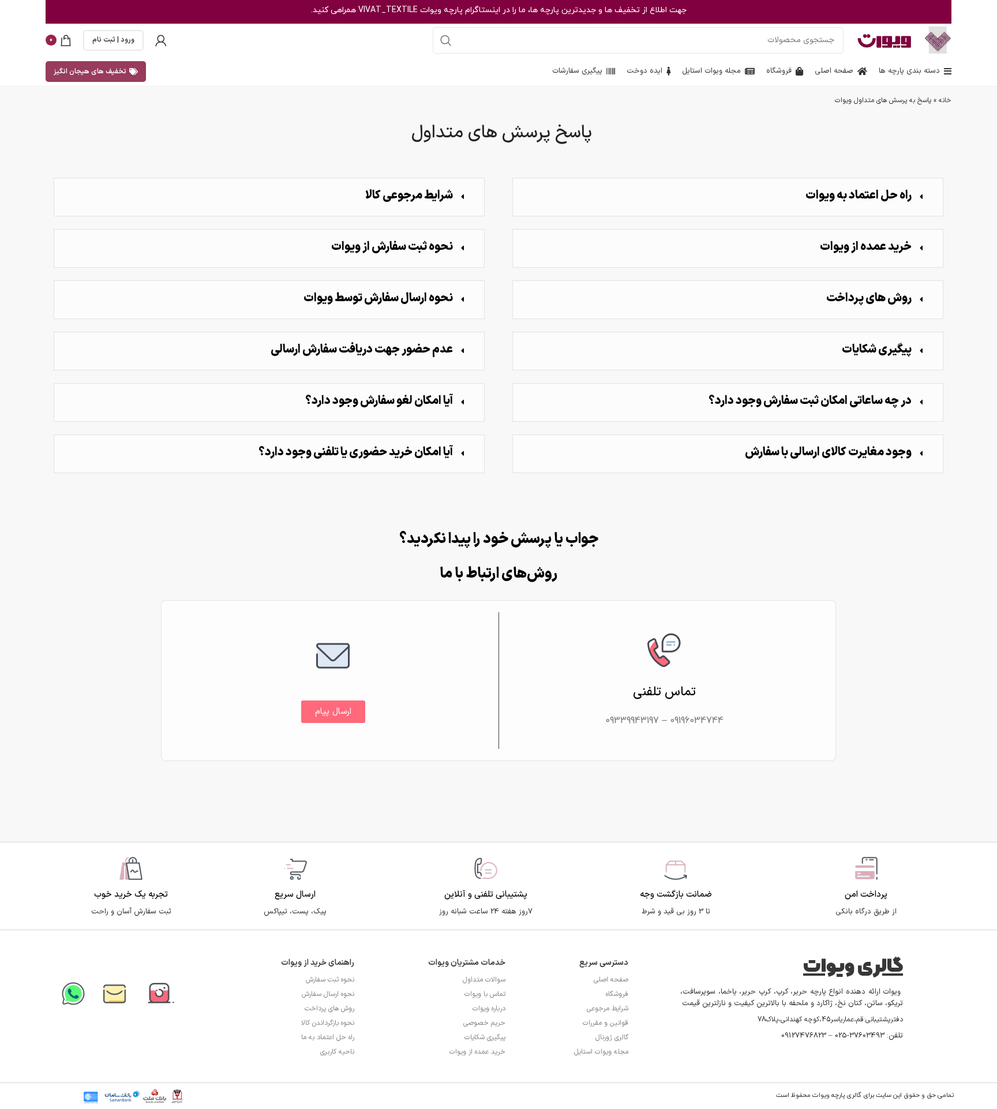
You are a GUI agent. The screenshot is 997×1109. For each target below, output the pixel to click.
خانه (945, 100)
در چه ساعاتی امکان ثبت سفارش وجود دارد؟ (810, 401)
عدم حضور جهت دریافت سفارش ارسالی (362, 349)
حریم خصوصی (484, 1023)
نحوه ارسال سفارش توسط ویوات (378, 298)
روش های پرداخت (869, 298)
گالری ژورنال (611, 1037)
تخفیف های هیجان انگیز (90, 71)
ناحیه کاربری (337, 1052)
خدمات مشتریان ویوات (466, 963)
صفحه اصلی (611, 980)
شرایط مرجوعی (607, 1008)
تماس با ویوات (484, 994)
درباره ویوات (489, 1008)
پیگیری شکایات (877, 349)
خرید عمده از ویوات (866, 247)
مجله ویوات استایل (601, 1052)
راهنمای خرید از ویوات (317, 963)
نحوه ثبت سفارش (330, 980)
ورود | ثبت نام (113, 40)
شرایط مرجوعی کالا (409, 195)
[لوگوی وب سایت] (937, 39)
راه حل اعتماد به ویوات (858, 195)
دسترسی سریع (603, 963)
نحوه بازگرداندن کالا (327, 1023)
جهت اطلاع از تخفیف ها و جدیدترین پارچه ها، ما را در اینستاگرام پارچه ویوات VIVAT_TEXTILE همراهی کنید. (499, 10)
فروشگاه (617, 994)
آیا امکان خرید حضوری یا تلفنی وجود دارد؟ (355, 452)
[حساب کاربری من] (161, 40)
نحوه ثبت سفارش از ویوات (392, 247)
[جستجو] (446, 40)
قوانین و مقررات (605, 1023)
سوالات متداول (484, 980)
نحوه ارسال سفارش (328, 994)
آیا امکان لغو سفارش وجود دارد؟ (379, 401)
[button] (727, 197)
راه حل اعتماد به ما (327, 1037)
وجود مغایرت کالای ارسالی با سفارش (828, 452)
